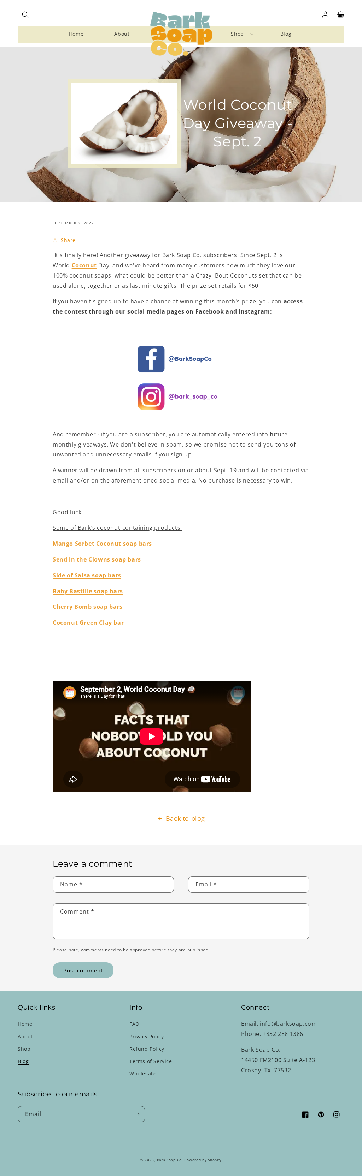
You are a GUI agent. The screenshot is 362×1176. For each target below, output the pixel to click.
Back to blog (185, 818)
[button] (25, 15)
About (25, 1036)
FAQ (134, 1023)
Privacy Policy (146, 1036)
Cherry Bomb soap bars (88, 607)
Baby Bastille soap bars (88, 591)
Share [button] (68, 240)
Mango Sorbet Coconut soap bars (102, 543)
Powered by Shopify (203, 1159)
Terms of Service (150, 1061)
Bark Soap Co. (170, 1159)
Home (25, 1023)
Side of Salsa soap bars (87, 575)
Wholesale (142, 1073)
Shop (24, 1048)
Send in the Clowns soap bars (97, 559)
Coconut (84, 265)
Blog (23, 1061)
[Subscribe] (137, 1114)
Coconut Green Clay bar (88, 622)
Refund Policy (146, 1048)
